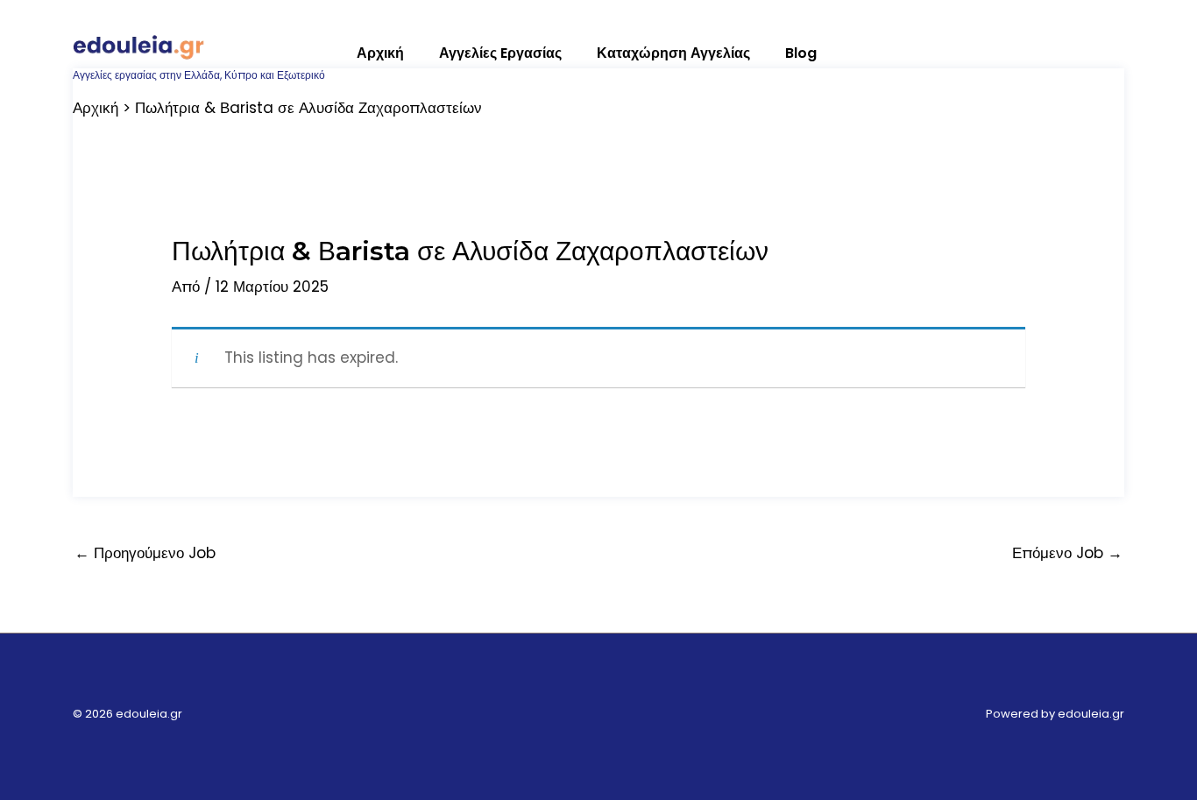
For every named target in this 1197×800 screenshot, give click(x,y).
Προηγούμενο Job (145, 552)
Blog (801, 53)
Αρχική (380, 53)
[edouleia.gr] (138, 44)
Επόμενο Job (1067, 552)
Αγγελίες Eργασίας (500, 53)
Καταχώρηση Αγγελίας (673, 53)
